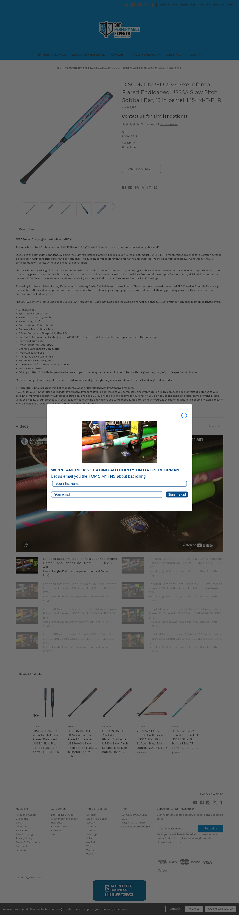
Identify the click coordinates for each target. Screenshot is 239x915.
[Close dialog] (184, 415)
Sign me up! (177, 494)
